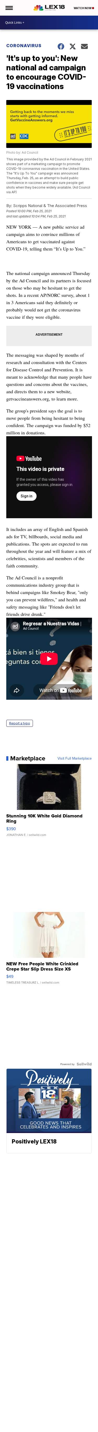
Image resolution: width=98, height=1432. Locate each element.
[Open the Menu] (9, 7)
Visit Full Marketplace (74, 758)
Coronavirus (24, 45)
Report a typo (19, 723)
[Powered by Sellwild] (84, 1064)
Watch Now (83, 8)
